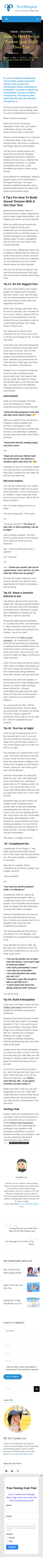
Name (8, 1505)
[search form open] (37, 19)
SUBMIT (12, 1547)
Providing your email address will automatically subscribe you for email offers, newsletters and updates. (20, 1528)
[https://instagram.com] (17, 1471)
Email (8, 1516)
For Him (14, 32)
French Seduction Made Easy (20, 1454)
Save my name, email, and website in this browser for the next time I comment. (22, 1368)
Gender (9, 1534)
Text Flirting (26, 32)
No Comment (30, 53)
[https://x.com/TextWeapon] (12, 1471)
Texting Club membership (21, 1123)
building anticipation (12, 1007)
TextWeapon (26, 6)
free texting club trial (19, 1143)
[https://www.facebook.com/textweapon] (6, 1471)
